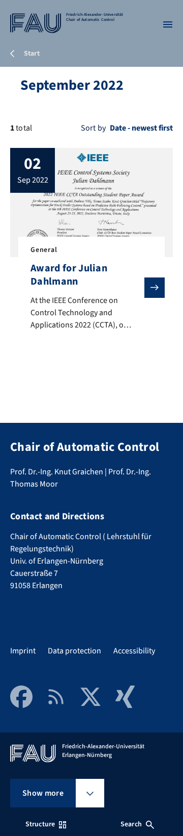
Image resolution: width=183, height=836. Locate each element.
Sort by (93, 128)
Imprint (23, 650)
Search (131, 824)
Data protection (74, 650)
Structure (40, 824)
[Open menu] (168, 24)
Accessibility (134, 650)
